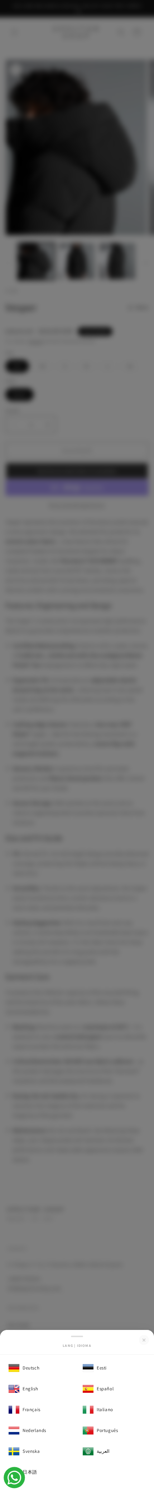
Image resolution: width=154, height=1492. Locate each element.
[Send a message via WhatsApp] (14, 1477)
